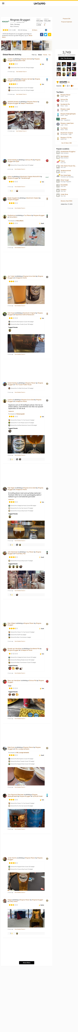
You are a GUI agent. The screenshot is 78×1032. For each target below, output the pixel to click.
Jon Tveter (11, 276)
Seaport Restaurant (27, 103)
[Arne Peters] (17, 191)
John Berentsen (13, 552)
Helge (9, 900)
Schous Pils (29, 160)
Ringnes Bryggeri (13, 103)
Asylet (17, 161)
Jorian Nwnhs (12, 858)
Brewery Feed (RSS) (66, 201)
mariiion (10, 59)
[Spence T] (58, 69)
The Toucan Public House (23, 384)
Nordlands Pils (34, 648)
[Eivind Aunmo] (63, 74)
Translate (11, 411)
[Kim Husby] (74, 69)
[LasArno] (20, 545)
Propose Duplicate (66, 22)
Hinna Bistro (13, 217)
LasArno (10, 399)
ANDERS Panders (13, 101)
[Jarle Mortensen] (63, 69)
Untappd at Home (21, 278)
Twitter (45, 34)
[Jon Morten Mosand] (17, 933)
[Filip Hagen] (20, 459)
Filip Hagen (11, 488)
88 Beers (34, 30)
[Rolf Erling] (63, 64)
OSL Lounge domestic (22, 749)
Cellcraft (10, 79)
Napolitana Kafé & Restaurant (24, 314)
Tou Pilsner (27, 215)
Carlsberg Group (20, 22)
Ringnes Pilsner (32, 101)
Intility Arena (13, 901)
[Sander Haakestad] (17, 459)
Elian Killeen (11, 623)
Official (46, 30)
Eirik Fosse (11, 313)
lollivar (10, 176)
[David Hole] (58, 64)
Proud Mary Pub (20, 553)
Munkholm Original (32, 198)
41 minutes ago (11, 131)
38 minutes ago (11, 71)
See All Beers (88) (66, 143)
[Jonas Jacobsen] (74, 74)
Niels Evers (11, 747)
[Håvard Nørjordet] (58, 74)
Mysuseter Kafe (20, 60)
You (49, 54)
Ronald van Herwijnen (15, 648)
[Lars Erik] (69, 64)
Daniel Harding (12, 160)
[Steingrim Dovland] (69, 69)
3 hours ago (10, 305)
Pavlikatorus (11, 215)
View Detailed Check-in (21, 71)
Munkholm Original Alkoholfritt (30, 176)
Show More (26, 962)
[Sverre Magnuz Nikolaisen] (74, 64)
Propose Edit (66, 18)
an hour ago (10, 169)
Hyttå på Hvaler (38, 796)
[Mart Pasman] (17, 595)
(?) (69, 82)
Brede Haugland (13, 198)
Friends (45, 54)
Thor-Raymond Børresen (16, 794)
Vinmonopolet (20, 414)
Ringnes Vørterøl (26, 59)
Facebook (41, 34)
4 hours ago (10, 929)
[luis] (69, 74)
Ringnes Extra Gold (29, 276)
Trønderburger (25, 178)
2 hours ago (10, 186)
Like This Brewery (66, 58)
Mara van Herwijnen (14, 680)
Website (49, 34)
